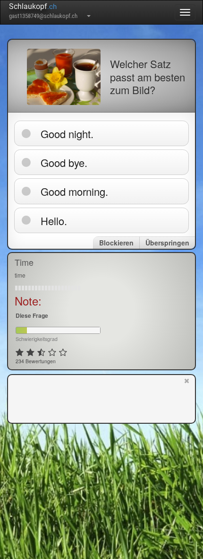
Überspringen (167, 242)
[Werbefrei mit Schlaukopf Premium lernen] (186, 398)
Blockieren (116, 242)
